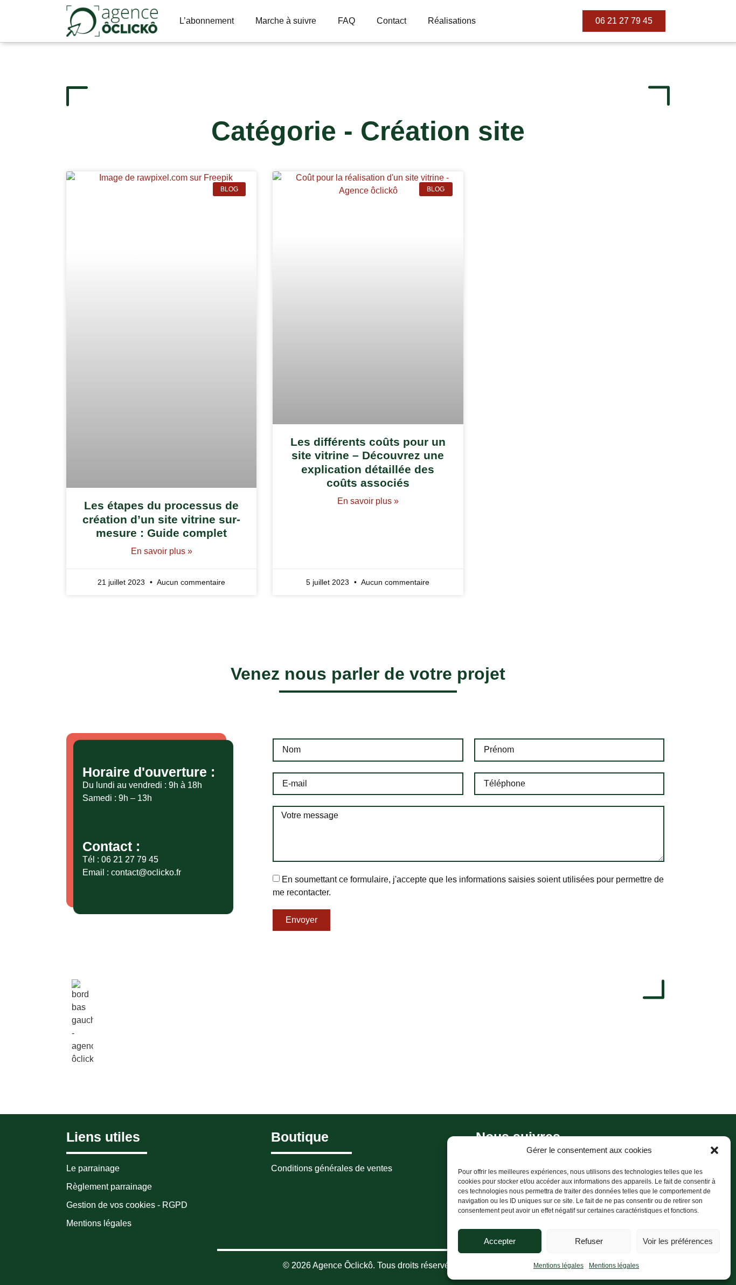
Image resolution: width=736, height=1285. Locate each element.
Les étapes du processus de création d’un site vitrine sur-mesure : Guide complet (161, 518)
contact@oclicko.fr (146, 872)
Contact (391, 20)
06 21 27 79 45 (129, 859)
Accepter (500, 1241)
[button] (714, 1150)
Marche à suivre (285, 20)
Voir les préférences (678, 1241)
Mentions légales (558, 1265)
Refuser (589, 1241)
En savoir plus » (161, 551)
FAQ (346, 20)
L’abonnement (206, 20)
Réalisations (452, 20)
